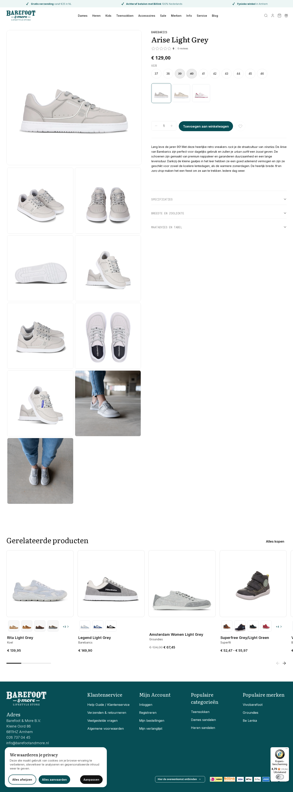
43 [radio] (226, 73)
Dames (83, 15)
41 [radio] (203, 73)
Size (154, 65)
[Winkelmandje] (279, 15)
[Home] (20, 16)
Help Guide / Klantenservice (108, 705)
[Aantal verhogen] (171, 125)
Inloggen (145, 705)
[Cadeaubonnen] (286, 15)
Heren (96, 15)
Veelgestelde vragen (102, 721)
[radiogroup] (219, 73)
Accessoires (146, 15)
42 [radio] (214, 73)
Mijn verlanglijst (150, 728)
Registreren (147, 713)
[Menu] (286, 749)
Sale (163, 15)
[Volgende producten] (284, 663)
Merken (176, 15)
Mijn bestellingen (151, 721)
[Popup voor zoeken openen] (266, 15)
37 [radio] (156, 73)
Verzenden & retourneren (106, 713)
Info (189, 15)
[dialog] (56, 767)
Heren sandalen (203, 728)
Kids (108, 15)
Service (202, 15)
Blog (215, 15)
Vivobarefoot (253, 705)
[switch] (280, 776)
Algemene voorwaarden (105, 728)
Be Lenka (250, 721)
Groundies (250, 713)
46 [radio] (262, 73)
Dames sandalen (203, 720)
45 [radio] (250, 73)
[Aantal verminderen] (156, 125)
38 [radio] (168, 73)
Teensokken (125, 15)
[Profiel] (272, 15)
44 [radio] (238, 73)
